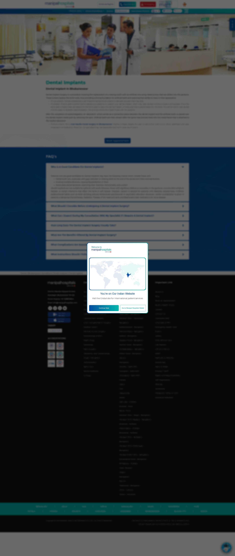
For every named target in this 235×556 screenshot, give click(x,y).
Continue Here (104, 308)
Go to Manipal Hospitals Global (133, 308)
